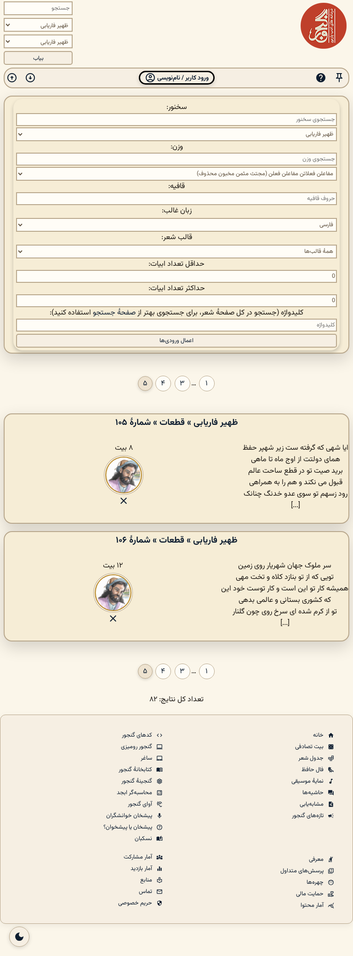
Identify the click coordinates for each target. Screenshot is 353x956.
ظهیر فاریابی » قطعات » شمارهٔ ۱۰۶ (177, 540)
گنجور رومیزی (137, 746)
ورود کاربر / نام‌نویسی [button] (182, 78)
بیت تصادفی (310, 746)
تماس (146, 891)
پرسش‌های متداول (302, 871)
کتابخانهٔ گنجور (136, 769)
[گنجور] (323, 26)
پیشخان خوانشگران (130, 815)
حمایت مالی (310, 894)
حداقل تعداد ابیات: (176, 264)
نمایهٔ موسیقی (308, 781)
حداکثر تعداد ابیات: (176, 288)
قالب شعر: (176, 237)
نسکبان (144, 838)
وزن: (177, 147)
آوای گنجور (141, 804)
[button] (339, 78)
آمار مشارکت (139, 857)
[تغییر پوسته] (19, 937)
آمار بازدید (142, 868)
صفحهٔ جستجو (114, 313)
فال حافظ (313, 769)
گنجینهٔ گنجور (137, 781)
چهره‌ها (316, 882)
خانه (319, 735)
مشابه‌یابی (312, 804)
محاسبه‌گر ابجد (135, 792)
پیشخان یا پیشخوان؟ (128, 827)
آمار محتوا (313, 905)
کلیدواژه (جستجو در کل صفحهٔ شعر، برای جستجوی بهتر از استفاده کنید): (176, 313)
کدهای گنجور (138, 735)
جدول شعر (311, 758)
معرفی (317, 859)
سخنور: (176, 107)
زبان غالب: (177, 211)
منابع (147, 880)
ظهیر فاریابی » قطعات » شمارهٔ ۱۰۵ (176, 422)
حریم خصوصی (136, 903)
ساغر (147, 758)
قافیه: (176, 186)
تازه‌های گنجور (308, 815)
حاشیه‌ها (313, 792)
